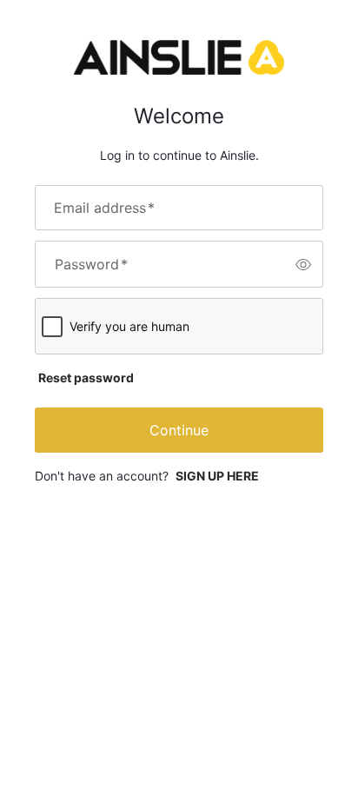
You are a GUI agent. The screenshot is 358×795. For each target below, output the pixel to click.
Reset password (86, 377)
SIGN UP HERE (217, 475)
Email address (104, 207)
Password (91, 264)
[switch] (303, 264)
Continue (179, 430)
